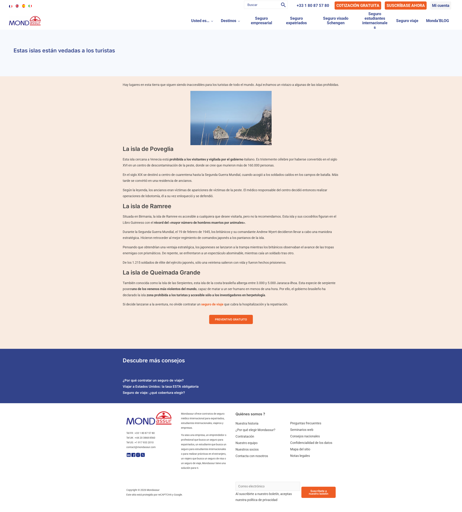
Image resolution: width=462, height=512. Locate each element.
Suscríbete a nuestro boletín (318, 492)
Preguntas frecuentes (305, 423)
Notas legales (300, 456)
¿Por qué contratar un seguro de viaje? (153, 380)
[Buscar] (283, 5)
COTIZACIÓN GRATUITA (357, 5)
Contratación (245, 436)
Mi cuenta (440, 5)
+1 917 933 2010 (144, 442)
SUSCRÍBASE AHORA (406, 5)
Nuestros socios (247, 449)
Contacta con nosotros (252, 456)
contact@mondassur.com (141, 447)
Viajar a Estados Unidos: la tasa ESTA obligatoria (161, 386)
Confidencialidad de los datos (311, 443)
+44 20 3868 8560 (145, 437)
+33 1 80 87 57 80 (313, 5)
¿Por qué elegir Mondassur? (255, 430)
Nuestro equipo (247, 443)
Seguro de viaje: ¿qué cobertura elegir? (154, 393)
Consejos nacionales (305, 436)
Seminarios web (301, 430)
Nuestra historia (247, 423)
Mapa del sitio (300, 449)
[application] (211, 20)
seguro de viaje (212, 304)
